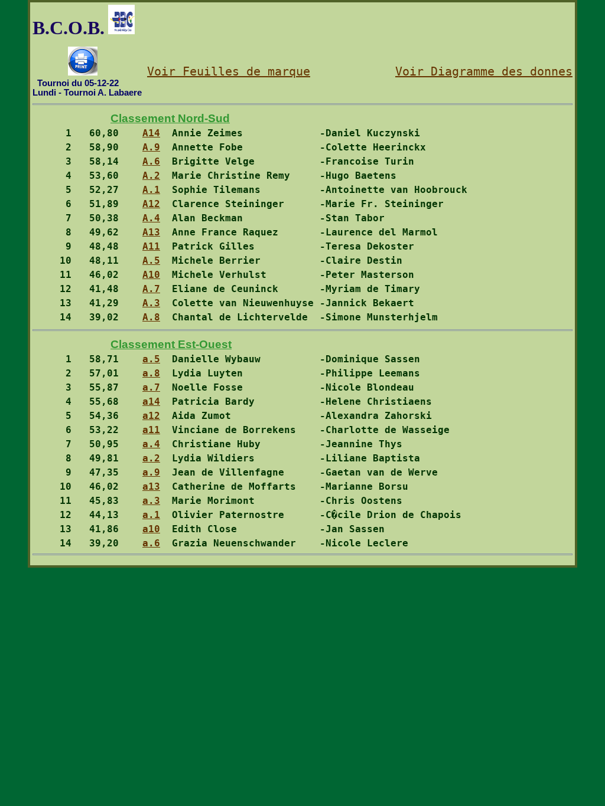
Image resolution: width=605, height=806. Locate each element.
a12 (151, 415)
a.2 (151, 458)
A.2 (151, 175)
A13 (151, 232)
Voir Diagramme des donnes (484, 71)
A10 (151, 274)
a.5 (151, 359)
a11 (151, 429)
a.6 (151, 543)
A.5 (151, 260)
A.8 (151, 317)
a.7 (151, 387)
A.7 (151, 288)
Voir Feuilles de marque (228, 71)
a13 (151, 486)
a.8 (151, 373)
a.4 (151, 444)
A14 (151, 133)
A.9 (151, 147)
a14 (151, 401)
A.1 (151, 189)
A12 (151, 203)
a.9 (151, 472)
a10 (151, 529)
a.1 (151, 514)
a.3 (151, 500)
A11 (151, 246)
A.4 (151, 218)
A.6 (151, 161)
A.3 (151, 303)
